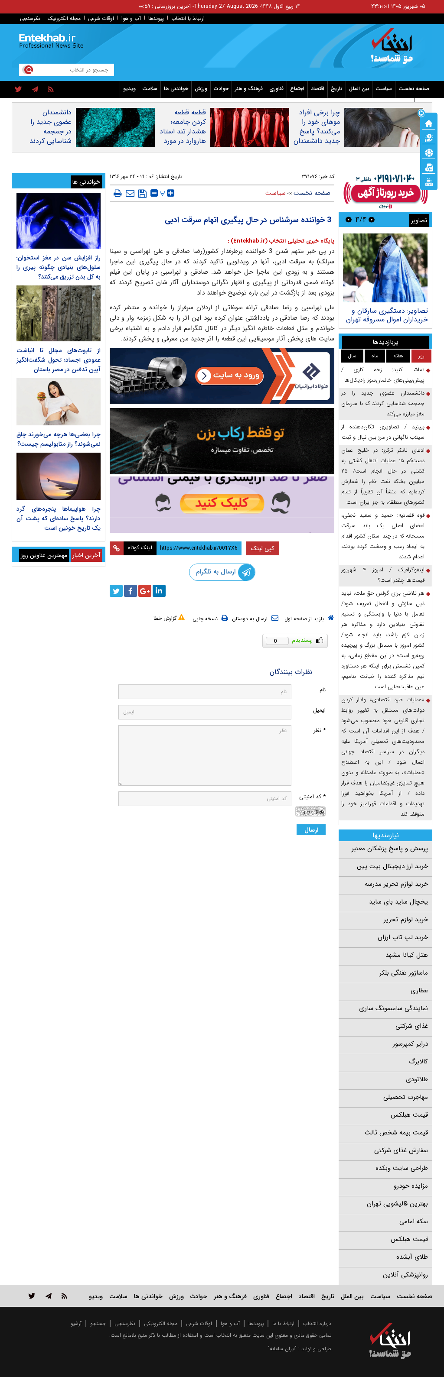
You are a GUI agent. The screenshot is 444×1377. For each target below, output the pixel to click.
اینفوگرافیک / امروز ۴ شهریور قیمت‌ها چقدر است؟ (382, 575)
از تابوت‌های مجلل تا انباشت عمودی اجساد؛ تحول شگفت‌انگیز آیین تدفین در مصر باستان (58, 360)
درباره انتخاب (317, 1323)
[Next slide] (349, 219)
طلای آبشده (412, 1257)
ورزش (201, 88)
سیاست (383, 88)
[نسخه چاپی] (118, 193)
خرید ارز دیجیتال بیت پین (392, 866)
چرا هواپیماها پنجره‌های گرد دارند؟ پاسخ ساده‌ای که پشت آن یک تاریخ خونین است (58, 518)
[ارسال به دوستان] (130, 193)
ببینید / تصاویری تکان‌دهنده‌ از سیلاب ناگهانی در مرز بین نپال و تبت (382, 432)
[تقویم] (428, 166)
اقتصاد (317, 88)
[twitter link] (32, 1296)
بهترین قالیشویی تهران (397, 1204)
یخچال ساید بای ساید (398, 902)
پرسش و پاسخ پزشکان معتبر (390, 848)
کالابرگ (418, 1061)
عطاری (419, 990)
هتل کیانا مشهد (406, 955)
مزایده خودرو (411, 1186)
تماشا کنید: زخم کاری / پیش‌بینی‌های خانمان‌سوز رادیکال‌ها (382, 375)
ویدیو (129, 88)
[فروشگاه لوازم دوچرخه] (222, 441)
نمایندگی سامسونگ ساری (393, 1008)
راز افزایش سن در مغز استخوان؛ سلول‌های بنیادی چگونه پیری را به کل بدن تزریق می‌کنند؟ (58, 267)
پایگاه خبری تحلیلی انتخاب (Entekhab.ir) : (281, 241)
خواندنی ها (176, 88)
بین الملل (359, 88)
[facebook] (130, 591)
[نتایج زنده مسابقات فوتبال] (428, 181)
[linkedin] (159, 591)
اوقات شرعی (101, 18)
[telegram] (35, 89)
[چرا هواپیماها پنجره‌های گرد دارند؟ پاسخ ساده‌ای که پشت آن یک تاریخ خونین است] (58, 476)
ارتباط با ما (283, 1323)
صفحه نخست (413, 88)
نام (323, 689)
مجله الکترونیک (64, 18)
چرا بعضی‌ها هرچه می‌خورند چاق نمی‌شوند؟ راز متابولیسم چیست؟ (58, 439)
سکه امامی (413, 1221)
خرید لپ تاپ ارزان (403, 937)
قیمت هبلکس (409, 1115)
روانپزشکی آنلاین (405, 1275)
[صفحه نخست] (428, 122)
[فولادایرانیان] (222, 376)
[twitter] (18, 89)
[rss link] (64, 1296)
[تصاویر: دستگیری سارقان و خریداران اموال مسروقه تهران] (385, 267)
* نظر (319, 730)
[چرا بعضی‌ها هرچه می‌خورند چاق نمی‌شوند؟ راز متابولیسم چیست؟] (58, 401)
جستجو (98, 1323)
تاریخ (337, 88)
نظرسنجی (30, 18)
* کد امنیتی (312, 796)
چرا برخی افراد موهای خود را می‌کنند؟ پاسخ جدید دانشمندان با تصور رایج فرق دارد (317, 136)
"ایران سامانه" (282, 1349)
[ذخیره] (142, 194)
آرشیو (76, 1323)
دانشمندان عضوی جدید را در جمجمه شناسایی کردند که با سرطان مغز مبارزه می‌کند (50, 141)
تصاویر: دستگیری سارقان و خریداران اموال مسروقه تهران (387, 315)
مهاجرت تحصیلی (405, 1097)
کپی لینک (262, 548)
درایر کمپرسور (410, 1044)
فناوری (276, 88)
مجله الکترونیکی (160, 1323)
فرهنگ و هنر (249, 88)
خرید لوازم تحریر (406, 919)
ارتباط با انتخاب (188, 18)
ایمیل (319, 710)
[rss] (51, 89)
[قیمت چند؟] (428, 137)
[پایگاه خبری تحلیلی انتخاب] (394, 50)
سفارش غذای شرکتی (401, 1150)
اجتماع (297, 88)
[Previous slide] (372, 219)
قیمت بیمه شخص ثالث (396, 1133)
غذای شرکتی (411, 1026)
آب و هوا (131, 18)
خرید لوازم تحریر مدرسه (396, 884)
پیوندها (156, 18)
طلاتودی (417, 1079)
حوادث (221, 88)
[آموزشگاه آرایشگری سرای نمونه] (222, 504)
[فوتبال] (428, 152)
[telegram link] (48, 1296)
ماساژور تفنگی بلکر (403, 973)
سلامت (149, 88)
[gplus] (144, 591)
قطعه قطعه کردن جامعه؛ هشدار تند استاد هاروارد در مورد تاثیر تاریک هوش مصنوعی (183, 136)
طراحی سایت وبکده (401, 1168)
